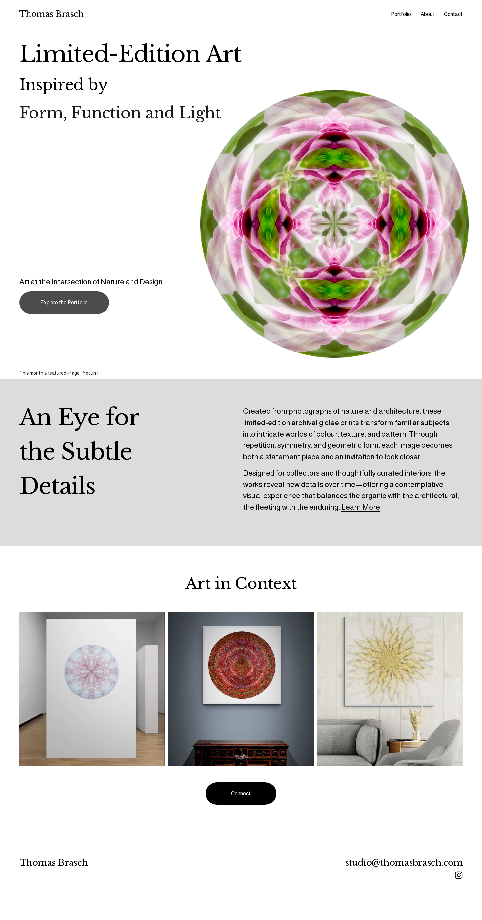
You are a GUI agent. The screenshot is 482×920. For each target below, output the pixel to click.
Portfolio (401, 14)
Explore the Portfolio (64, 302)
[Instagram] (459, 875)
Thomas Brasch (51, 14)
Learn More (360, 507)
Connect (241, 793)
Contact (453, 14)
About (427, 14)
